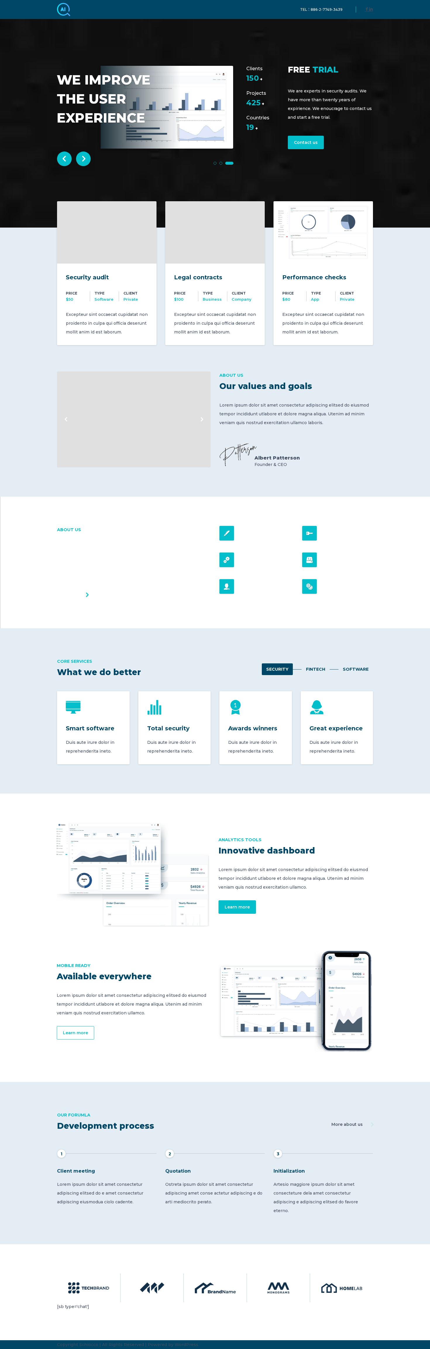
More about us (347, 1124)
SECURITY (277, 669)
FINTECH (315, 669)
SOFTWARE (356, 669)
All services (69, 594)
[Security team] (134, 419)
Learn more (237, 907)
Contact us (306, 142)
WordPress (186, 1344)
